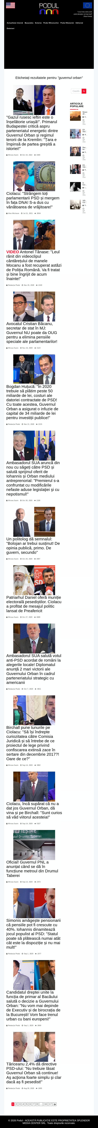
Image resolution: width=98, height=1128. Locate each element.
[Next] (55, 1104)
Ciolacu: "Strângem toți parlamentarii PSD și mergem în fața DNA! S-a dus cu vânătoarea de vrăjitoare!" (32, 200)
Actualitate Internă (15, 23)
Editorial (79, 23)
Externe (38, 23)
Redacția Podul (14, 285)
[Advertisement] (49, 49)
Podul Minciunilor (51, 23)
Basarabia (29, 23)
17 (50, 1104)
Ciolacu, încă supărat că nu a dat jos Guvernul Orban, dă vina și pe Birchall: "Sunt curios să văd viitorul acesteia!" (34, 810)
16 (45, 1104)
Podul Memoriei (67, 23)
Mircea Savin (13, 155)
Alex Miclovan (13, 213)
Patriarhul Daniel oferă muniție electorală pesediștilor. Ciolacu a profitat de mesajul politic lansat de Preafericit (33, 604)
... (41, 1104)
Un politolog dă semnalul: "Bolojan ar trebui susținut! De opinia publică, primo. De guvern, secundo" (33, 546)
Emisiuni (10, 28)
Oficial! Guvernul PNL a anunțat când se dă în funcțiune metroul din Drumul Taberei (32, 869)
